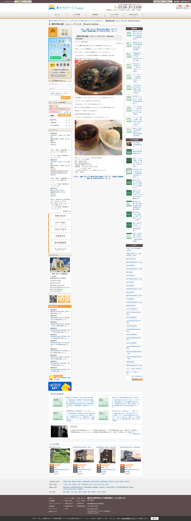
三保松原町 (84, 484)
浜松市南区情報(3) (131, 334)
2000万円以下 (69, 503)
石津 (69, 484)
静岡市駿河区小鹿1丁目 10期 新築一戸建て (132, 447)
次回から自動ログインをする (59, 93)
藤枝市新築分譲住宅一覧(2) (134, 295)
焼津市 (122, 481)
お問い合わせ (81, 498)
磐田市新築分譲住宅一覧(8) (134, 262)
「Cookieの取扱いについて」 (129, 518)
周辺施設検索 (81, 506)
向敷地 (74, 484)
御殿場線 (95, 487)
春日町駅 (103, 471)
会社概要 (51, 501)
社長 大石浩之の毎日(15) (133, 368)
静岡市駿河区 (85, 469)
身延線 (131, 487)
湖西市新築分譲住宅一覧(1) (134, 365)
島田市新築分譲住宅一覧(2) (134, 289)
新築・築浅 (68, 501)
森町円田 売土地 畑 (54, 447)
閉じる (155, 518)
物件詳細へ (53, 144)
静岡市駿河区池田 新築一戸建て (59, 311)
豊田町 (84, 492)
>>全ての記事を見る (137, 376)
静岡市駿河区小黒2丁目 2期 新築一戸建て (108, 447)
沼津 (76, 492)
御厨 (89, 492)
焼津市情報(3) (130, 299)
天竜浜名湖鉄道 (110, 487)
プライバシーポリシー (55, 503)
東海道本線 (66, 487)
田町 (107, 484)
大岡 (95, 484)
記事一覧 (114, 29)
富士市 (117, 481)
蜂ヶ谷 (91, 484)
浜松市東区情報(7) (131, 317)
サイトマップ (53, 508)
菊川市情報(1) (130, 282)
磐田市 (74, 481)
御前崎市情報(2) (131, 305)
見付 (103, 484)
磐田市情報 (84, 42)
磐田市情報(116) (131, 259)
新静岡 (104, 492)
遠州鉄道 (102, 487)
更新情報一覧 (67, 211)
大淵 (99, 484)
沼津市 (79, 481)
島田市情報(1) (130, 285)
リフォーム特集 (69, 498)
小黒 (113, 469)
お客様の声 (80, 503)
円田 (65, 469)
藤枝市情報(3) (130, 292)
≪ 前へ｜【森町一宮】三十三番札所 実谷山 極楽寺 (95, 29)
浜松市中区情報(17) (132, 309)
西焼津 (94, 492)
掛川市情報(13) (130, 275)
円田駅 (56, 471)
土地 (66, 508)
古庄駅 (79, 471)
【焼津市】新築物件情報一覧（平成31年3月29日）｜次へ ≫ (98, 31)
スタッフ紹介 (81, 501)
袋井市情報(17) (130, 265)
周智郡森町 (61, 469)
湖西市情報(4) (130, 362)
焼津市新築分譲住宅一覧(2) (134, 302)
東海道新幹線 (88, 487)
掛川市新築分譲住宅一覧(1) (134, 279)
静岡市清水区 (95, 481)
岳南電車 (80, 489)
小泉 (78, 484)
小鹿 (137, 469)
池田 (90, 469)
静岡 (64, 492)
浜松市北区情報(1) (131, 343)
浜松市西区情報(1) (131, 326)
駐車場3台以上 (69, 506)
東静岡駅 (127, 471)
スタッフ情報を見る (134, 434)
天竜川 (99, 492)
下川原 (65, 484)
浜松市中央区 (67, 481)
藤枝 (68, 492)
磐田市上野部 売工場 (56, 190)
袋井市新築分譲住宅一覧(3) (134, 269)
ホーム (51, 498)
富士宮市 (111, 481)
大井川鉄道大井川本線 (69, 489)
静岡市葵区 (104, 481)
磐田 (80, 492)
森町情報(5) (129, 272)
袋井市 (127, 481)
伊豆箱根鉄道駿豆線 (122, 487)
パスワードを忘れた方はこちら (56, 95)
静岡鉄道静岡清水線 (77, 487)
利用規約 (51, 506)
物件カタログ (53, 511)
